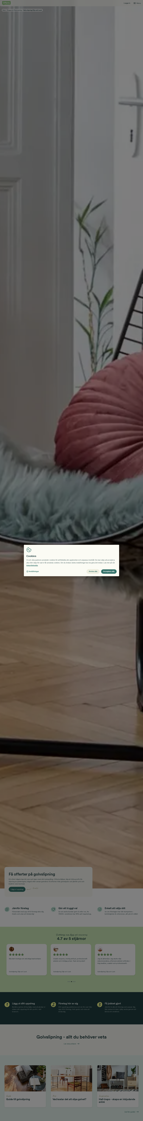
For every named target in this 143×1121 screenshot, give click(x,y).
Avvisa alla (93, 571)
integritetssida (32, 565)
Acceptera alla (109, 571)
